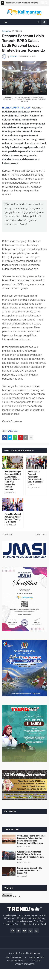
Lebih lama (40, 535)
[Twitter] (9, 437)
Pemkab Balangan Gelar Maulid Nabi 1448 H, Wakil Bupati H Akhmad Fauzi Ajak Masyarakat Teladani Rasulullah (12, 480)
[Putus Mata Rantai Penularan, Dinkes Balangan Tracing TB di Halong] (12, 504)
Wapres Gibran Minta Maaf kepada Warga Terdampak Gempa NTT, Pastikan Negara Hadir (30, 856)
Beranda (6, 31)
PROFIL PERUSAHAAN (13, 957)
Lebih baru (8, 535)
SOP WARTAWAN (35, 961)
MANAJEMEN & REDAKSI (16, 961)
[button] (42, 3)
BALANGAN (17, 31)
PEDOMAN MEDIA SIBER (34, 957)
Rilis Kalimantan (33, 953)
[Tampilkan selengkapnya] (31, 437)
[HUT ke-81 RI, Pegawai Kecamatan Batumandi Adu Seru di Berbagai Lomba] (36, 462)
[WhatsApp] (15, 437)
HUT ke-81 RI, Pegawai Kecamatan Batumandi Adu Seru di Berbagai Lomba (35, 478)
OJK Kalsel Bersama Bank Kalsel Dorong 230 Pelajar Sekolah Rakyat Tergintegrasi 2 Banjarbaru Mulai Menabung (31, 840)
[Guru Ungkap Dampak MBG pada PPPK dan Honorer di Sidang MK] (9, 871)
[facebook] (12, 930)
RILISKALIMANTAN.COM (16, 107)
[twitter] (18, 930)
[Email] (25, 437)
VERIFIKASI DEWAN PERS (24, 964)
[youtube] (24, 930)
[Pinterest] (20, 437)
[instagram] (30, 930)
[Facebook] (4, 437)
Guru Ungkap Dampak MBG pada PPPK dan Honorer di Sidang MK (29, 870)
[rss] (36, 930)
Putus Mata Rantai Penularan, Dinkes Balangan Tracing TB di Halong (12, 518)
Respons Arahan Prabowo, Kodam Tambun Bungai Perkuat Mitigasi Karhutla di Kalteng (21, 3)
